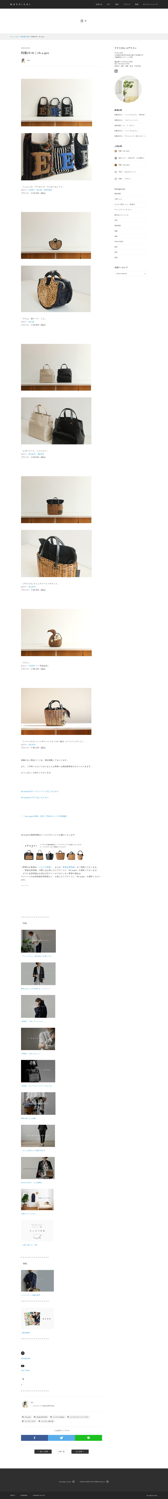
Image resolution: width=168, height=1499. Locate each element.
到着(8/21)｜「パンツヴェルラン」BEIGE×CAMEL (131, 115)
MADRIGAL (21, 4)
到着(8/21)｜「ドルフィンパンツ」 (127, 120)
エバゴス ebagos (58, 1417)
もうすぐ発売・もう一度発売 (125, 204)
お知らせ (99, 4)
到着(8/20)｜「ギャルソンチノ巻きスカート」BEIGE (131, 136)
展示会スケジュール (122, 215)
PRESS (12, 1495)
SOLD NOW (119, 241)
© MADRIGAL (152, 1495)
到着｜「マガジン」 (126, 179)
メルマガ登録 (45, 867)
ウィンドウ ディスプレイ (123, 210)
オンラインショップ (150, 4)
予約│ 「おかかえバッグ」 (128, 172)
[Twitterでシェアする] (61, 1438)
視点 (117, 4)
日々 (108, 4)
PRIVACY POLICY (39, 1495)
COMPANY (24, 1495)
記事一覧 (61, 1451)
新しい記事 (44, 1451)
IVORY (32, 666)
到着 (116, 231)
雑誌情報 (118, 194)
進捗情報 (118, 225)
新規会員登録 (69, 867)
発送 (116, 236)
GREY (32, 190)
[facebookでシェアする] (34, 1438)
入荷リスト (118, 199)
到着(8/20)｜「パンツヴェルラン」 (127, 131)
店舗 (136, 4)
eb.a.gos (28, 1417)
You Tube (25, 1370)
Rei (32, 1402)
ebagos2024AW (42, 1417)
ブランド (127, 4)
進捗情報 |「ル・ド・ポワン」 (125, 125)
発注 (116, 252)
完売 (116, 247)
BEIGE (41, 454)
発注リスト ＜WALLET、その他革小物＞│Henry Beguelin (133, 158)
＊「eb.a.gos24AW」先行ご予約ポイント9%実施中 (44, 816)
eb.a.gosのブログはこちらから (35, 797)
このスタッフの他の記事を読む (43, 1406)
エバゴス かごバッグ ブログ (79, 1417)
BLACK (32, 454)
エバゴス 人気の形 (47, 1421)
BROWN (48, 190)
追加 (116, 257)
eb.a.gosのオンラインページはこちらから (40, 791)
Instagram (26, 1358)
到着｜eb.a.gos (124, 151)
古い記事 (79, 1451)
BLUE (39, 190)
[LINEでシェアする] (88, 1438)
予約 (116, 220)
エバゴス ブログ (30, 1421)
